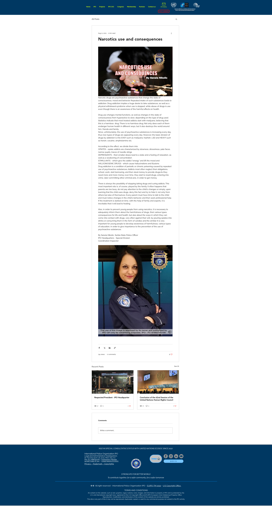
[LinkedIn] (176, 456)
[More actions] (171, 33)
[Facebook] (166, 456)
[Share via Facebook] (99, 348)
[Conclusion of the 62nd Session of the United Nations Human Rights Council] (158, 382)
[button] (95, 6)
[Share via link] (115, 348)
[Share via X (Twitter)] (104, 348)
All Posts (95, 19)
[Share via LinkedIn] (110, 348)
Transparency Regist (108, 459)
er (116, 459)
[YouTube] (181, 456)
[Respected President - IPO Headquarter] (112, 382)
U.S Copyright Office (172, 486)
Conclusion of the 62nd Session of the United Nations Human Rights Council (156, 398)
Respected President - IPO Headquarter (111, 397)
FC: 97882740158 (93, 459)
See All (176, 366)
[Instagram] (171, 456)
